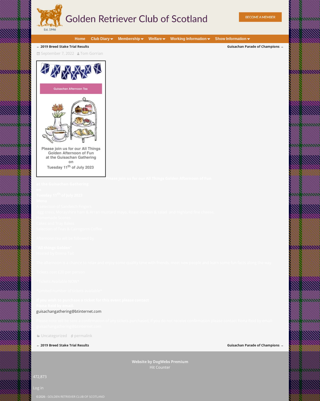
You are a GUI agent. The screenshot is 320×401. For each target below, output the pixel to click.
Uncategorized (54, 335)
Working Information (188, 39)
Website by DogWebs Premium (160, 361)
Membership (129, 39)
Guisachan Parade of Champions (255, 46)
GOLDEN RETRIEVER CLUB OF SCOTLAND (76, 396)
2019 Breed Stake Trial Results (62, 46)
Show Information (230, 39)
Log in (38, 387)
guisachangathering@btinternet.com (68, 311)
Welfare (155, 39)
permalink (83, 335)
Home (80, 39)
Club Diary (100, 39)
